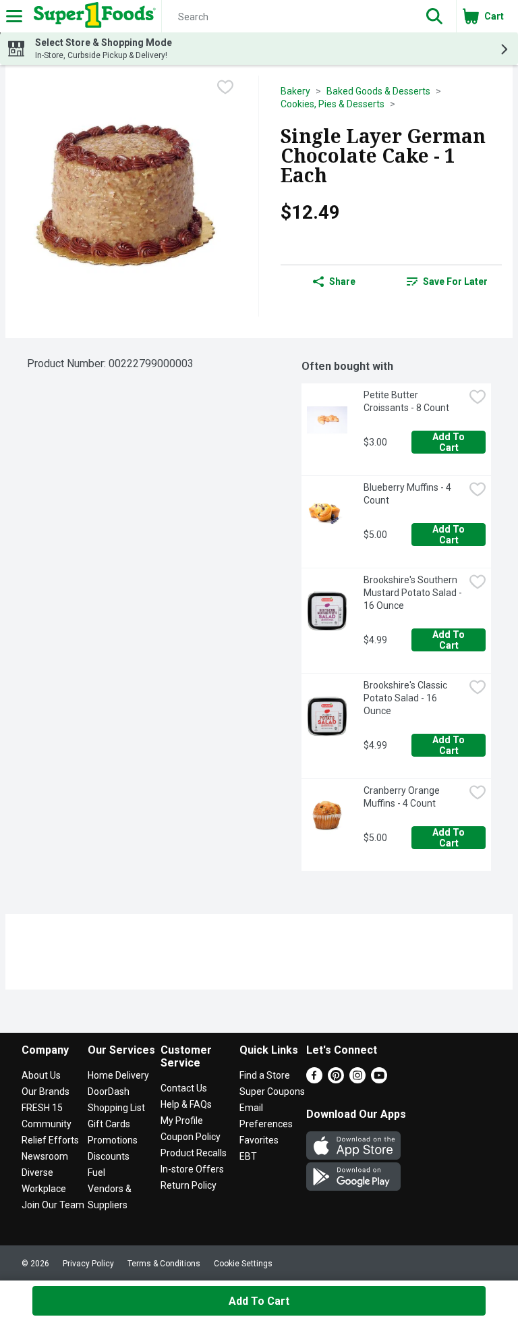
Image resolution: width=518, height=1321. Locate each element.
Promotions (113, 1140)
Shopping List (116, 1107)
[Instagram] (357, 1079)
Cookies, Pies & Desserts (332, 104)
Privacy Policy (88, 1263)
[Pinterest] (336, 1079)
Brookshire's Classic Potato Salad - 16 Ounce (406, 698)
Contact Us (184, 1088)
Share (342, 281)
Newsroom (45, 1156)
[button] (434, 16)
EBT (248, 1156)
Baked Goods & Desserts (378, 91)
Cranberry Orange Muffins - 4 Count (403, 797)
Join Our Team (53, 1204)
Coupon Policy (191, 1136)
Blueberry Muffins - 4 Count (408, 494)
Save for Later (455, 281)
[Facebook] (314, 1079)
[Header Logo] (92, 16)
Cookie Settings (243, 1263)
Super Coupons (272, 1091)
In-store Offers (192, 1169)
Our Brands (45, 1091)
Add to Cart (449, 442)
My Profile (182, 1120)
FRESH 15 (42, 1107)
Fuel (96, 1172)
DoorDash (109, 1091)
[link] (447, 281)
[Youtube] (379, 1079)
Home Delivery (118, 1075)
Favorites (259, 1140)
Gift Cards (109, 1123)
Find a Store (264, 1075)
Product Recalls (194, 1153)
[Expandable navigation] (14, 16)
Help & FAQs (186, 1104)
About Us (41, 1075)
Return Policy (189, 1185)
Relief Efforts (50, 1140)
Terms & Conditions (163, 1263)
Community (46, 1123)
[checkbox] (225, 87)
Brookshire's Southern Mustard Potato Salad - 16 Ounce (414, 592)
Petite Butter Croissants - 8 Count (406, 401)
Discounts (109, 1156)
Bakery (295, 91)
